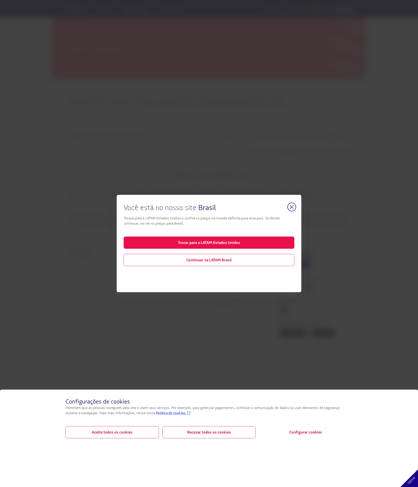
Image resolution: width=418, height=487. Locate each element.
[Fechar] (291, 206)
